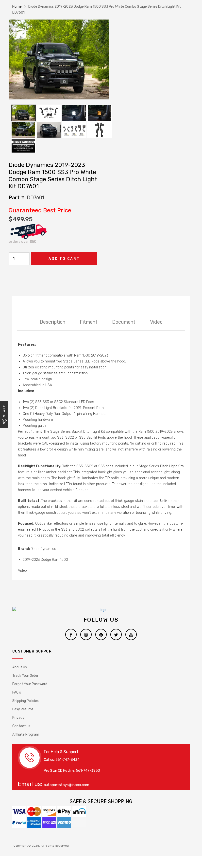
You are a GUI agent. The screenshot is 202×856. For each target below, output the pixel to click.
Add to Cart (64, 259)
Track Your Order (25, 676)
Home (17, 6)
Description (52, 322)
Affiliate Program (25, 734)
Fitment (89, 322)
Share (4, 411)
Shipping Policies (25, 701)
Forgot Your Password (29, 684)
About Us (19, 667)
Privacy (18, 718)
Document (123, 322)
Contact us (21, 726)
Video (156, 322)
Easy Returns (23, 709)
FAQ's (16, 692)
